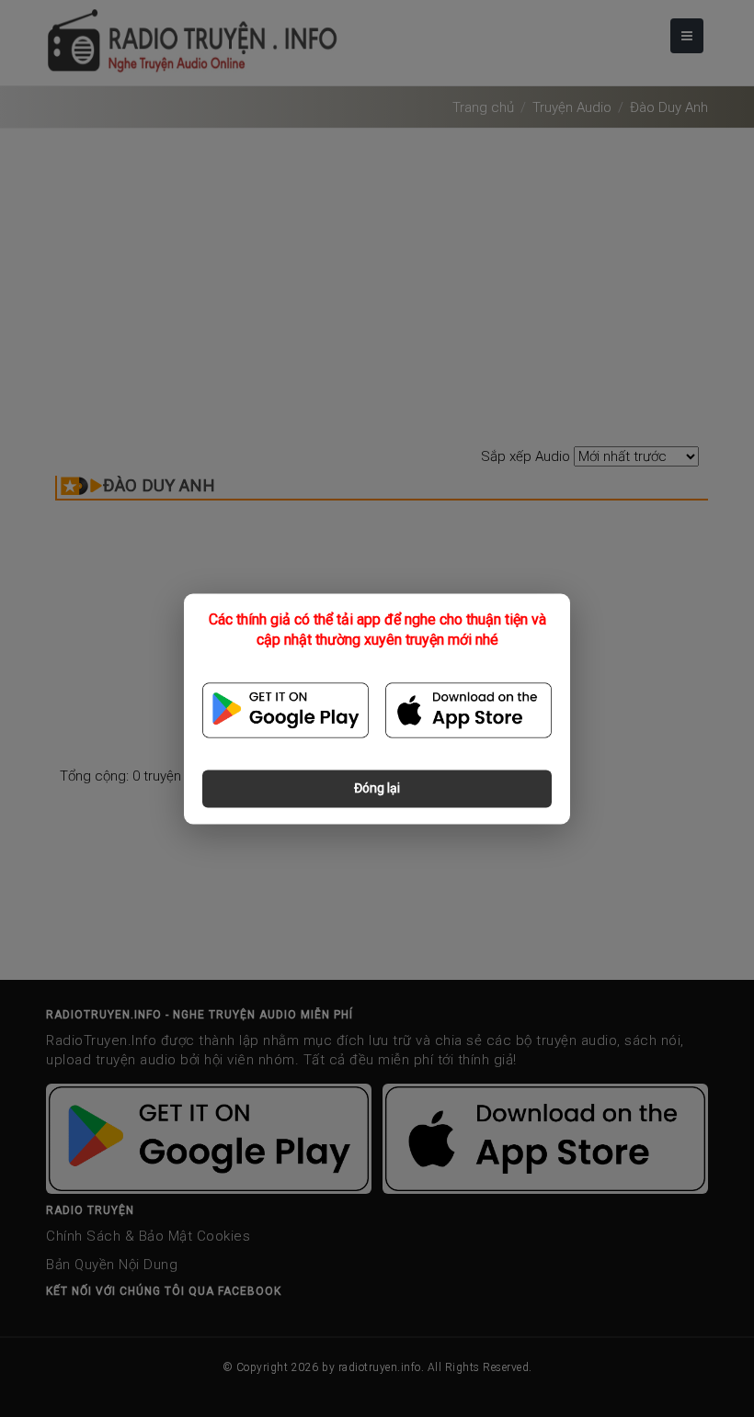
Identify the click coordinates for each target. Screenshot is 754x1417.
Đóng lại (377, 788)
